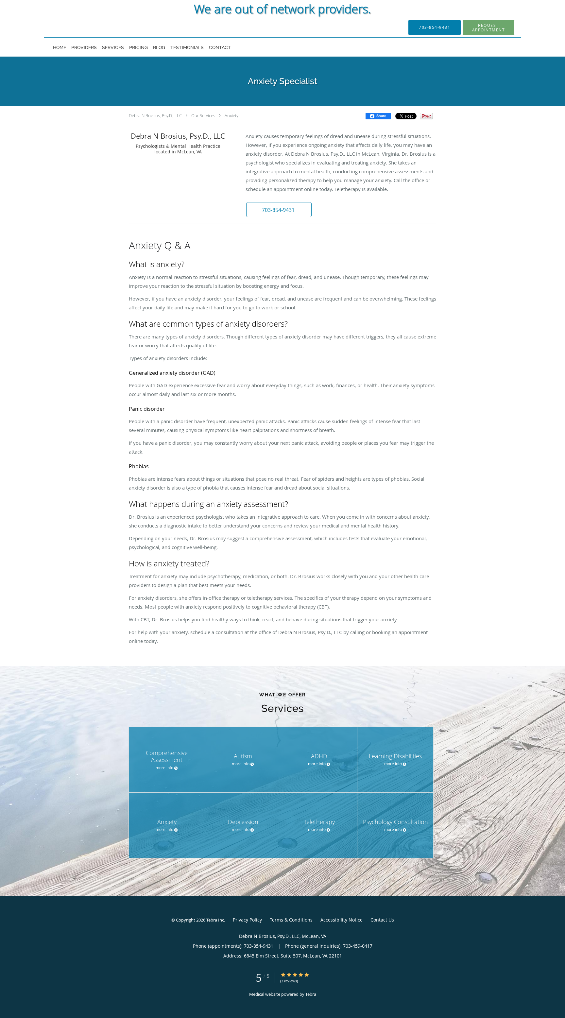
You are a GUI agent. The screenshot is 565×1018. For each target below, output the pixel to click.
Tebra (310, 994)
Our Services (203, 115)
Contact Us (382, 920)
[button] (488, 27)
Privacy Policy (247, 920)
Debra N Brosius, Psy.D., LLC (155, 115)
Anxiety (231, 115)
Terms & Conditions (291, 920)
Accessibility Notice (341, 920)
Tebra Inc (215, 920)
